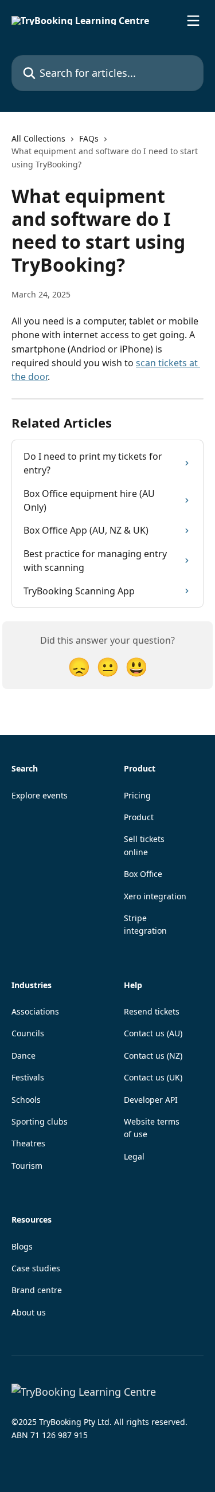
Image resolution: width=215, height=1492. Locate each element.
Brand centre (36, 1290)
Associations (35, 1011)
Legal (134, 1156)
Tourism (26, 1165)
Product (139, 817)
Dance (23, 1055)
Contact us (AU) (153, 1033)
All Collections (38, 138)
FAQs (89, 138)
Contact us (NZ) (153, 1055)
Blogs (22, 1246)
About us (28, 1312)
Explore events (39, 795)
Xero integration (155, 896)
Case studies (35, 1268)
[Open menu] (193, 21)
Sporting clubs (39, 1121)
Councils (27, 1033)
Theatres (28, 1143)
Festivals (27, 1077)
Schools (26, 1099)
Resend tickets (151, 1011)
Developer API (151, 1099)
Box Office (143, 873)
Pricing (137, 795)
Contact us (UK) (153, 1077)
